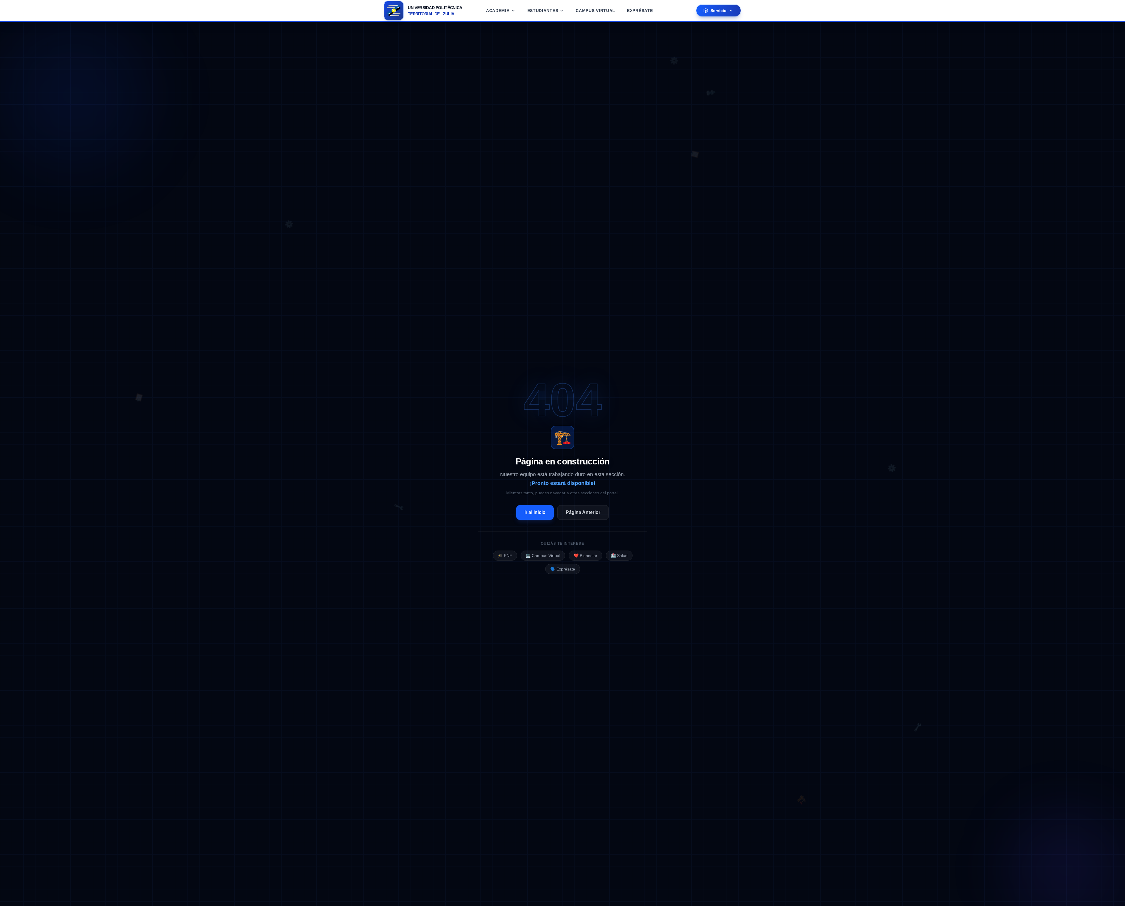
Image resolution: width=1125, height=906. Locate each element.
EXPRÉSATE (640, 10)
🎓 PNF (505, 555)
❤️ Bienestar (585, 555)
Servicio (718, 10)
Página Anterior (583, 512)
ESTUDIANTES (542, 10)
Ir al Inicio (535, 512)
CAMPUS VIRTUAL (595, 10)
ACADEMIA (498, 10)
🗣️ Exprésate (562, 569)
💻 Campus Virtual (543, 555)
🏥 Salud (619, 555)
